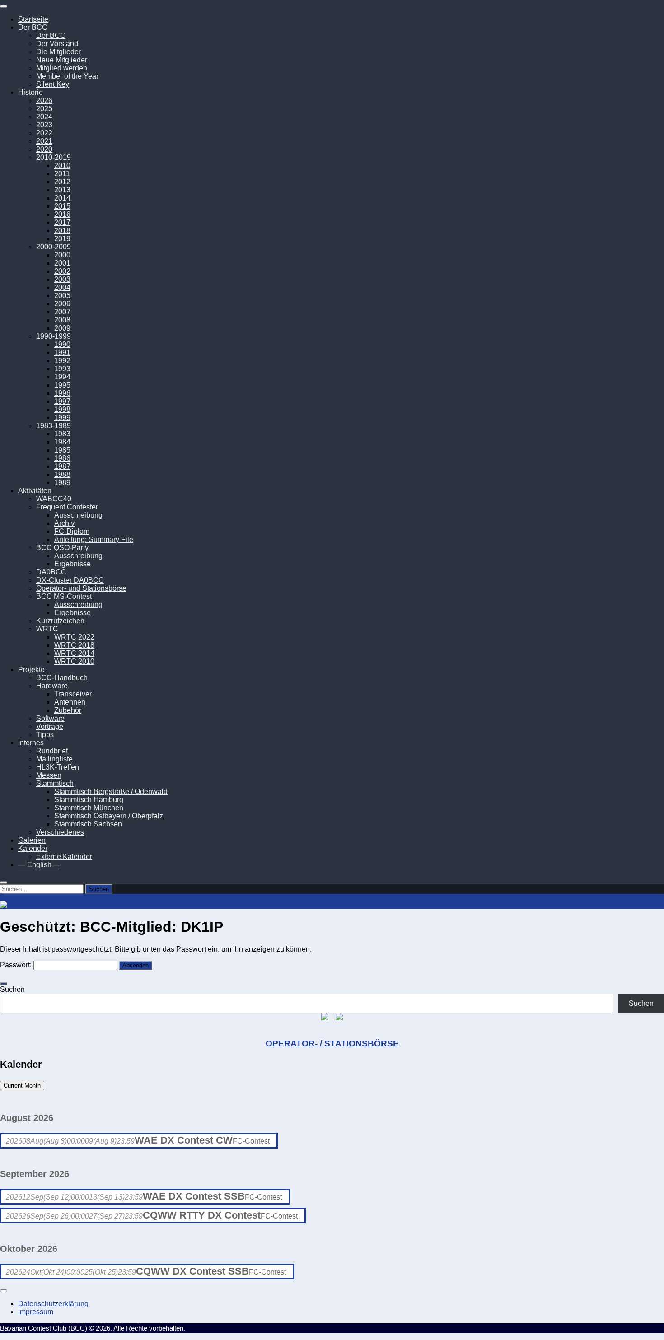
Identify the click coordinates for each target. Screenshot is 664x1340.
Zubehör (67, 710)
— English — (39, 864)
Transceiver (73, 694)
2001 (62, 263)
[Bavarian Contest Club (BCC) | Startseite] (51, 905)
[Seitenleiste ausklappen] (3, 983)
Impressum (35, 1312)
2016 (62, 214)
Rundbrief (52, 751)
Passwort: (16, 965)
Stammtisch (55, 783)
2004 (62, 287)
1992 (62, 360)
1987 (62, 466)
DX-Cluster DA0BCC (70, 580)
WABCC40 (53, 499)
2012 (62, 182)
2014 (62, 198)
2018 (62, 230)
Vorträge (49, 726)
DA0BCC (51, 572)
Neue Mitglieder (61, 60)
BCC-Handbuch (62, 678)
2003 (62, 279)
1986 (62, 458)
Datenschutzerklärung (53, 1303)
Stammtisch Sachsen (88, 824)
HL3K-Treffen (57, 767)
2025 (44, 108)
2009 (62, 328)
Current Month (22, 1085)
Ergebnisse (72, 564)
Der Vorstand (57, 43)
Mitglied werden (61, 68)
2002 (62, 271)
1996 (62, 393)
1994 (62, 377)
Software (50, 718)
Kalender (32, 848)
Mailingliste (54, 759)
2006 (62, 304)
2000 (62, 255)
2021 (44, 141)
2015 (62, 206)
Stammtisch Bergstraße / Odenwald (111, 791)
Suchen (12, 989)
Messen (48, 775)
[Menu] (3, 6)
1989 (62, 482)
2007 (62, 312)
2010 (62, 165)
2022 (44, 133)
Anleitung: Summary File (93, 539)
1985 (62, 450)
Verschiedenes (60, 832)
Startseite (33, 19)
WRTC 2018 (74, 645)
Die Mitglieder (58, 52)
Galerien (32, 840)
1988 (62, 474)
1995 (62, 385)
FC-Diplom (71, 531)
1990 (62, 344)
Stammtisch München (88, 808)
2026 (44, 100)
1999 (62, 417)
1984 (62, 442)
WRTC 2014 (74, 653)
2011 (62, 173)
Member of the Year (67, 76)
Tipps (45, 734)
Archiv (64, 523)
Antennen (69, 702)
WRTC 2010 (74, 661)
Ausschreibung (78, 515)
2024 (44, 117)
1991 (62, 352)
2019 (62, 239)
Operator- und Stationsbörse (81, 588)
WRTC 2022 (74, 637)
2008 (62, 320)
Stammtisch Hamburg (88, 799)
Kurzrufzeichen (60, 621)
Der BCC (50, 35)
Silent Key (52, 84)
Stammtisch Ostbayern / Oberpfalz (108, 816)
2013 (62, 190)
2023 (44, 125)
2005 (62, 295)
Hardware (52, 686)
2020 (44, 149)
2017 (62, 222)
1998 (62, 409)
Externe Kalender (64, 856)
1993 (62, 369)
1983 (62, 434)
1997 (62, 401)
